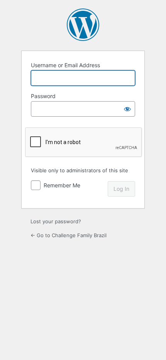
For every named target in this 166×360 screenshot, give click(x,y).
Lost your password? (55, 221)
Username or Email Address (65, 65)
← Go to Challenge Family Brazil (68, 235)
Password (43, 96)
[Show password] (127, 109)
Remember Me (62, 185)
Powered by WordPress (83, 24)
